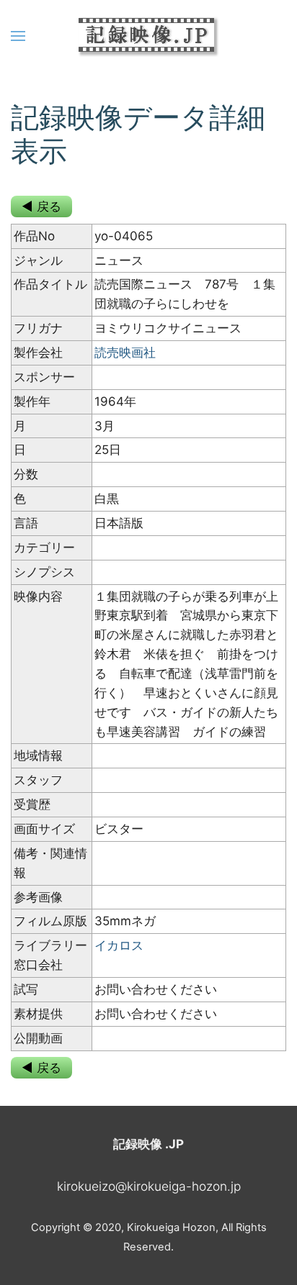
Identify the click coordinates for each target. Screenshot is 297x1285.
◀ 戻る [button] (41, 206)
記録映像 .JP (148, 1144)
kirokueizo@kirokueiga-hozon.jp (149, 1186)
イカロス (118, 945)
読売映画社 (125, 352)
